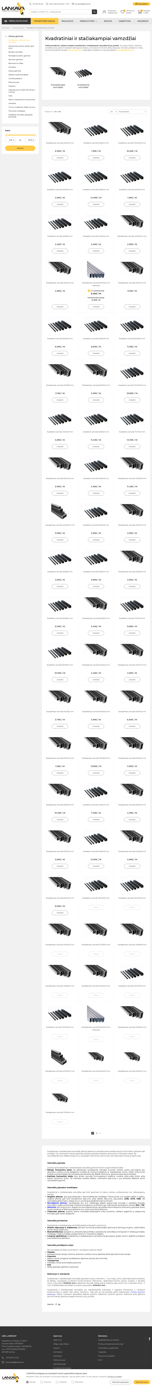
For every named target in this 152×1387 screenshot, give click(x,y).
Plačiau (96, 907)
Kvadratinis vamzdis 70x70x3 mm (132, 618)
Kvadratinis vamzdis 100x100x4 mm (132, 385)
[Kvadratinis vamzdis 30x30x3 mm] (96, 512)
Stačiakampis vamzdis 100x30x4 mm (96, 945)
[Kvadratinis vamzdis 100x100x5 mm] (60, 1014)
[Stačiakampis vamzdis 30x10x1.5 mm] (60, 745)
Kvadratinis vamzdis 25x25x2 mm (60, 236)
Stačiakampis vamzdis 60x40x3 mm (60, 143)
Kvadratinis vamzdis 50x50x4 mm (96, 572)
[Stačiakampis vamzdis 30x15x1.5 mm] (132, 512)
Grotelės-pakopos (15, 79)
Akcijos (108, 21)
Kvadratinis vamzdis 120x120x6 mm (132, 898)
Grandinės (12, 103)
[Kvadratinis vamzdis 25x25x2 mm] (60, 223)
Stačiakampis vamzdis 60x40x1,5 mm (96, 1071)
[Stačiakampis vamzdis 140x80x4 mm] (60, 973)
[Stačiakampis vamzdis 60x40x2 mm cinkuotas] (96, 269)
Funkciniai (47, 1382)
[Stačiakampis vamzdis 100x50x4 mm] (60, 1099)
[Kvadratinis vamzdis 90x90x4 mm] (60, 652)
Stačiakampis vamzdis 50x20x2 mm (132, 572)
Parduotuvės (59, 1360)
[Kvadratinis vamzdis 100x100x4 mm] (132, 372)
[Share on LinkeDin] (59, 1304)
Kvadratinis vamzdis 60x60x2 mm (60, 618)
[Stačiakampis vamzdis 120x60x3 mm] (96, 745)
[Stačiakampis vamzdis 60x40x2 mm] (60, 269)
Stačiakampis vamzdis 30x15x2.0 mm (132, 1071)
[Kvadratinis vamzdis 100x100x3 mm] (132, 130)
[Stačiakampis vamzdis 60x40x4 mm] (132, 269)
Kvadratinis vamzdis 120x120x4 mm (96, 898)
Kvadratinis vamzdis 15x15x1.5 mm (96, 143)
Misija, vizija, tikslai (61, 1344)
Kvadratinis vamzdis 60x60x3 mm (96, 339)
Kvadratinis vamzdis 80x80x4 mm (96, 190)
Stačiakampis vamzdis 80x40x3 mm (60, 898)
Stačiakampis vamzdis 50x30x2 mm (132, 758)
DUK (100, 1360)
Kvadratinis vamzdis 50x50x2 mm (96, 478)
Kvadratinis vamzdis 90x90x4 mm (60, 665)
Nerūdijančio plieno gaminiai (19, 56)
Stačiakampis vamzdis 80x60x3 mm (60, 805)
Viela (10, 96)
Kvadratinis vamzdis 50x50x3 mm (60, 339)
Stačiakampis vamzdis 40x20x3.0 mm (60, 525)
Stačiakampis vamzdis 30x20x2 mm (96, 665)
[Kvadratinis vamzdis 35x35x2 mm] (60, 558)
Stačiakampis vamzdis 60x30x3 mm (132, 712)
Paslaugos (67, 21)
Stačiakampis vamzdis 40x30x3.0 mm (60, 1071)
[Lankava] (14, 9)
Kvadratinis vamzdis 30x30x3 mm (96, 525)
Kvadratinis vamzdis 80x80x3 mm (132, 339)
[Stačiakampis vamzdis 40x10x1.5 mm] (132, 652)
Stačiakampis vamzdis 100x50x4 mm (60, 1112)
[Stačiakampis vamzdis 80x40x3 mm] (60, 885)
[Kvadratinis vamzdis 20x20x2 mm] (132, 176)
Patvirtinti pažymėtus (120, 1382)
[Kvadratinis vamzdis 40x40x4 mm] (96, 791)
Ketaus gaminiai (14, 71)
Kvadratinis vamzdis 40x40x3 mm (60, 432)
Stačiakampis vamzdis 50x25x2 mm (60, 712)
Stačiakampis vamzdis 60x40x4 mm (132, 283)
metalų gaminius (75, 50)
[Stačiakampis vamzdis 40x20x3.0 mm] (60, 512)
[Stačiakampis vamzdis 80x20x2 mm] (96, 372)
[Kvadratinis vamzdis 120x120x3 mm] (132, 973)
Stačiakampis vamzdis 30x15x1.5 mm (132, 525)
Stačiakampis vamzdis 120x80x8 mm (132, 945)
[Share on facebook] (56, 1304)
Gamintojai (125, 21)
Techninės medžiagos (16, 111)
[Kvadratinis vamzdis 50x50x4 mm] (96, 558)
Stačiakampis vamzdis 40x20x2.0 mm (132, 236)
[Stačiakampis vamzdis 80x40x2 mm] (60, 465)
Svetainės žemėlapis (62, 1368)
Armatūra (12, 67)
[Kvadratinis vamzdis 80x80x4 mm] (96, 176)
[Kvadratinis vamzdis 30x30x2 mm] (60, 176)
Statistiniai (63, 1382)
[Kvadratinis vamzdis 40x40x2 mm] (96, 223)
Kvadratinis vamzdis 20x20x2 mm (132, 190)
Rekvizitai (57, 1356)
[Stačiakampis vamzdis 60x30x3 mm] (132, 698)
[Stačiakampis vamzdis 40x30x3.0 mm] (60, 1058)
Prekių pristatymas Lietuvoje (110, 1344)
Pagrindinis (6, 28)
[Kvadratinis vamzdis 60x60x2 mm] (60, 605)
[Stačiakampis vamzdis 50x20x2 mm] (132, 558)
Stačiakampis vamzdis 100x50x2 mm (132, 1027)
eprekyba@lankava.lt (83, 4)
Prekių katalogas (18, 21)
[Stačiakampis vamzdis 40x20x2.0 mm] (132, 223)
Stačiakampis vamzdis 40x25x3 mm (132, 851)
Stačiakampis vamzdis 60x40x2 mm (60, 283)
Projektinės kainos (44, 21)
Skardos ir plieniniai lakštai (18, 75)
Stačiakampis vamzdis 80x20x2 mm (96, 385)
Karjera (56, 1348)
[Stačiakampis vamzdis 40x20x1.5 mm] (96, 973)
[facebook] (149, 1338)
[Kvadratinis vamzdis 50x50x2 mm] (96, 465)
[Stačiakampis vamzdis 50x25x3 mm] (96, 605)
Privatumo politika (106, 1356)
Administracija (59, 1364)
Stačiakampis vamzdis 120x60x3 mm (96, 758)
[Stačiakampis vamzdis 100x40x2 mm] (60, 931)
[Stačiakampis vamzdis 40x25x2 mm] (60, 372)
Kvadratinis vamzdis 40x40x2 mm (96, 236)
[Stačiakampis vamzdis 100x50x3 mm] (132, 465)
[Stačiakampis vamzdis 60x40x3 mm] (60, 130)
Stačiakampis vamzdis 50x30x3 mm (60, 851)
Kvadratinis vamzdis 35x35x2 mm (60, 572)
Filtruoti (20, 148)
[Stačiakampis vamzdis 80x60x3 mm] (60, 791)
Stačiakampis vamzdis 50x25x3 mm (96, 618)
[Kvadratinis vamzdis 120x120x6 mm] (132, 885)
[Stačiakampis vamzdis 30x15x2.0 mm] (132, 1058)
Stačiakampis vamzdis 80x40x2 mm (60, 478)
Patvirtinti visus (142, 1382)
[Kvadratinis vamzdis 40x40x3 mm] (60, 418)
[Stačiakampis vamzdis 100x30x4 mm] (96, 931)
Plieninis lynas (13, 82)
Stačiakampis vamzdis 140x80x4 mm (60, 986)
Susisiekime (143, 4)
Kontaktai (57, 1352)
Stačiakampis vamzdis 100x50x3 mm (132, 478)
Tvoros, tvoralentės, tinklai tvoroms (21, 107)
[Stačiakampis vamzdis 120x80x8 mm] (132, 931)
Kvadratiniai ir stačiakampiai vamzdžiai (40, 28)
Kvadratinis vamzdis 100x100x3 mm (132, 143)
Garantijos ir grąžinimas (108, 1348)
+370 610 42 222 (37, 4)
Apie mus (57, 1340)
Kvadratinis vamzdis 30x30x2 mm (60, 190)
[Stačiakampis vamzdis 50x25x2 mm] (60, 698)
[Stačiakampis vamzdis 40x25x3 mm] (132, 838)
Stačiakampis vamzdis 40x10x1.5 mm (132, 665)
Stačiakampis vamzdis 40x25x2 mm (60, 385)
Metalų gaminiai (18, 28)
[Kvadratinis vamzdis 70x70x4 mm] (132, 418)
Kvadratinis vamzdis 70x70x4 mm (132, 432)
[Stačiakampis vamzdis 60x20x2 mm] (96, 698)
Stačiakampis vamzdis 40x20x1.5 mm (96, 986)
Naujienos (143, 21)
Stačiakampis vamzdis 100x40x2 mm (60, 945)
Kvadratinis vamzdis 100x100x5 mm (60, 1027)
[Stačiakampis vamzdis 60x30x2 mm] (132, 791)
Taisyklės (102, 1352)
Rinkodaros (79, 1382)
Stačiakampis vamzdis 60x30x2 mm (132, 805)
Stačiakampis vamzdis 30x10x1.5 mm (60, 758)
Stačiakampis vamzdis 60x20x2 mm (96, 712)
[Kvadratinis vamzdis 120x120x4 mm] (96, 885)
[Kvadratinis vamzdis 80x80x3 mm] (132, 325)
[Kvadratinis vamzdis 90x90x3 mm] (96, 838)
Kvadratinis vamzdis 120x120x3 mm (132, 986)
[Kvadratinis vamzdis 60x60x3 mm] (96, 325)
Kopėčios (11, 86)
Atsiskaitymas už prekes (108, 1340)
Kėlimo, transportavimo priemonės (21, 100)
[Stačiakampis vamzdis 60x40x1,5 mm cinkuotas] (96, 1014)
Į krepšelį (60, 158)
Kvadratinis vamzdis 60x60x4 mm (96, 432)
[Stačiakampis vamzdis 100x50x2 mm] (132, 1014)
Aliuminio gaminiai (15, 60)
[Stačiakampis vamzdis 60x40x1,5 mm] (96, 1058)
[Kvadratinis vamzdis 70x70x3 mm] (132, 605)
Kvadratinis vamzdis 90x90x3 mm (96, 851)
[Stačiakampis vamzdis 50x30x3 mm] (60, 838)
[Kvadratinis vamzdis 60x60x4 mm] (96, 418)
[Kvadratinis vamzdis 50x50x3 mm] (60, 325)
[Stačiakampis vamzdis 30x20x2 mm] (96, 652)
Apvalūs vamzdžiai (15, 52)
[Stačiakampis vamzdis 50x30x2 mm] (132, 745)
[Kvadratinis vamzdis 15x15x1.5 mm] (96, 130)
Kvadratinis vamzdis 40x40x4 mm (96, 805)
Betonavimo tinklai (15, 63)
